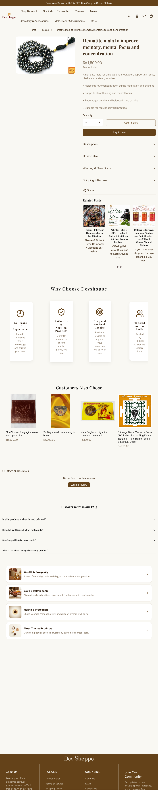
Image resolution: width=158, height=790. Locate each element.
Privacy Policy (53, 778)
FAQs (88, 783)
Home (33, 29)
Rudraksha (63, 11)
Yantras (79, 11)
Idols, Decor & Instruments (70, 20)
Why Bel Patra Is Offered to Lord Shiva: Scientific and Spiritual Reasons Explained (119, 235)
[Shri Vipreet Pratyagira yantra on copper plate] (23, 411)
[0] (151, 16)
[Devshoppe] (9, 16)
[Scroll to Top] (152, 773)
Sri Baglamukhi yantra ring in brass (59, 434)
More (94, 20)
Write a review (79, 484)
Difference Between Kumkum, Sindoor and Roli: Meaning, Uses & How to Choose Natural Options (144, 237)
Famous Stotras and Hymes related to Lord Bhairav (94, 232)
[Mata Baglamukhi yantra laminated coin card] (98, 411)
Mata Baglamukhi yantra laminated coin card (94, 434)
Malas (93, 11)
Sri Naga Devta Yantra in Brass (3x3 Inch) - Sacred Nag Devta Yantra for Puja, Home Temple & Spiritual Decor (135, 437)
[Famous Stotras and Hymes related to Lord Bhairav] (94, 216)
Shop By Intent (29, 11)
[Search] (129, 16)
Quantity (87, 115)
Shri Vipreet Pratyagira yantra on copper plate (22, 434)
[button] (117, 267)
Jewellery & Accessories (34, 20)
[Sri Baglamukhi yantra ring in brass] (60, 411)
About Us (90, 778)
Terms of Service (54, 783)
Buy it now (119, 132)
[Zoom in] (72, 43)
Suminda (48, 11)
